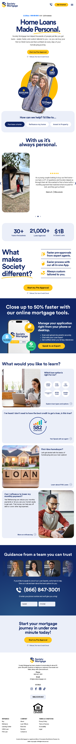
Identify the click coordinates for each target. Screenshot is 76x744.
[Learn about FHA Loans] (70, 484)
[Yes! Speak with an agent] (70, 438)
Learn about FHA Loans (59, 485)
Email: (38, 677)
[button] (72, 5)
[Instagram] (31, 688)
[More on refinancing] (35, 534)
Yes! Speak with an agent (59, 439)
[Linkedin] (40, 688)
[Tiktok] (44, 688)
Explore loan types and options (57, 404)
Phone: (38, 672)
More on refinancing (25, 535)
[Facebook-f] (36, 688)
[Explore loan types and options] (71, 403)
